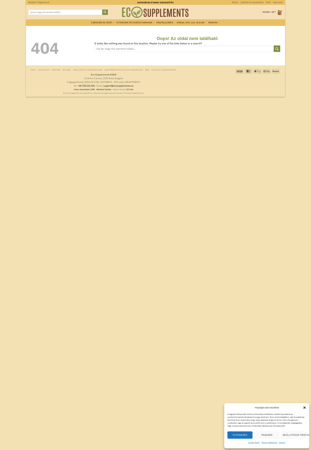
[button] (304, 407)
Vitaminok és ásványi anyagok (134, 22)
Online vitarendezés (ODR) (84, 89)
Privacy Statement (269, 442)
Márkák (213, 22)
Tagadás (266, 434)
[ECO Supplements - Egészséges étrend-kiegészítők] (155, 12)
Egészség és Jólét (101, 22)
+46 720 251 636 (86, 85)
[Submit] (105, 12)
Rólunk (235, 2)
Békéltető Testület (104, 89)
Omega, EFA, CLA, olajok (190, 22)
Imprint (282, 442)
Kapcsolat (278, 2)
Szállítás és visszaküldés (252, 2)
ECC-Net (130, 89)
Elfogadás (240, 434)
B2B (147, 69)
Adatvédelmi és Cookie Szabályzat (123, 69)
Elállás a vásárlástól (164, 69)
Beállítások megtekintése (294, 434)
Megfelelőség (164, 22)
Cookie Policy (254, 442)
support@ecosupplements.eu (118, 85)
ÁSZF (268, 2)
